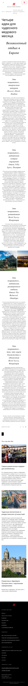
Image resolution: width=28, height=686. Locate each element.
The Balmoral (20, 308)
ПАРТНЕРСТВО (5, 620)
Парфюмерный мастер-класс (17, 307)
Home (3, 11)
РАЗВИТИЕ (4, 618)
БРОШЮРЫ (4, 625)
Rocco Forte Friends (7, 615)
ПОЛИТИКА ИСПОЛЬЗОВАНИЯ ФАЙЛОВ (11, 640)
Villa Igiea (9, 178)
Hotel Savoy (21, 228)
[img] (14, 454)
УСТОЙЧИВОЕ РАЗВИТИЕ (7, 627)
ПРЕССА (3, 613)
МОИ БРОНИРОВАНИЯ (7, 642)
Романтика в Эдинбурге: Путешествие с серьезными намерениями (12, 583)
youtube (4, 657)
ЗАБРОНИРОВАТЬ (24, 2)
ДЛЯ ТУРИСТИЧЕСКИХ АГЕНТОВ (9, 635)
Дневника (9, 11)
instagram (4, 655)
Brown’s (14, 101)
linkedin (4, 660)
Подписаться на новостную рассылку (12, 650)
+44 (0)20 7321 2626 (6, 670)
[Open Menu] (3, 2)
